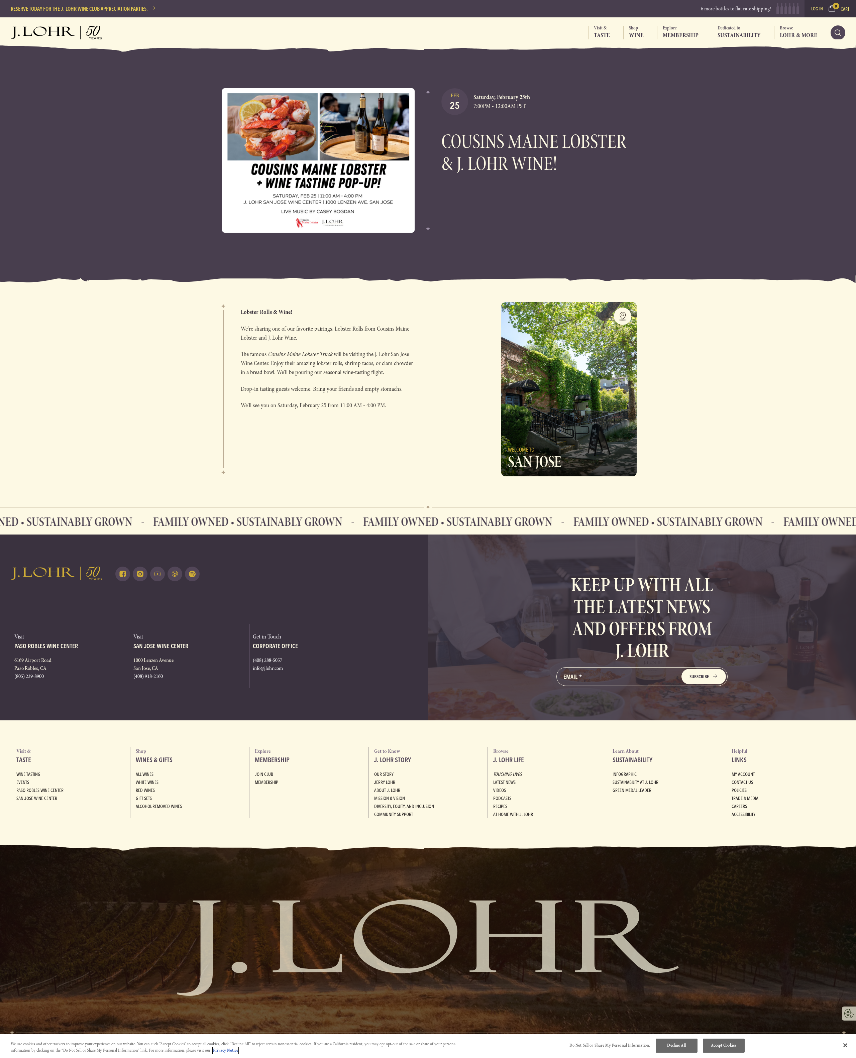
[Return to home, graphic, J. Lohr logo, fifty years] (56, 32)
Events (22, 782)
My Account (743, 774)
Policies (739, 790)
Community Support (393, 814)
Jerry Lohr (384, 782)
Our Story (384, 774)
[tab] (599, 33)
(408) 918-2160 (148, 676)
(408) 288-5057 (267, 660)
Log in (817, 9)
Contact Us (742, 782)
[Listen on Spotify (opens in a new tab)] (192, 574)
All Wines (144, 774)
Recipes (500, 806)
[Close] (845, 1045)
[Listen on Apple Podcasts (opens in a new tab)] (175, 574)
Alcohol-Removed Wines (159, 806)
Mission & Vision (389, 798)
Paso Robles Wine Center (40, 790)
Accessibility (743, 814)
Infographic (625, 774)
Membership (266, 782)
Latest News (504, 782)
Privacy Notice (225, 1051)
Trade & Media (745, 798)
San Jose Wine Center (36, 798)
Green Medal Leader (632, 790)
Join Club (264, 774)
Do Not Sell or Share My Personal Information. (609, 1045)
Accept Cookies (723, 1045)
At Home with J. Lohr (513, 814)
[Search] (838, 32)
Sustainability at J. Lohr (635, 782)
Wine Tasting (28, 774)
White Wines (147, 782)
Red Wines (145, 790)
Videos (499, 790)
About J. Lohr (387, 790)
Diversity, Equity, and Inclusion (404, 806)
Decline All (676, 1045)
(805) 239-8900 (29, 676)
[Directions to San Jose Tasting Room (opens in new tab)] (622, 316)
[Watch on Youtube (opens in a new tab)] (157, 574)
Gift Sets (144, 798)
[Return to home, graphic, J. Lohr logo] (56, 573)
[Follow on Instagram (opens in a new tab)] (140, 574)
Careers (739, 806)
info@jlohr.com (268, 668)
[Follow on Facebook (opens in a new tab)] (122, 574)
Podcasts (502, 798)
